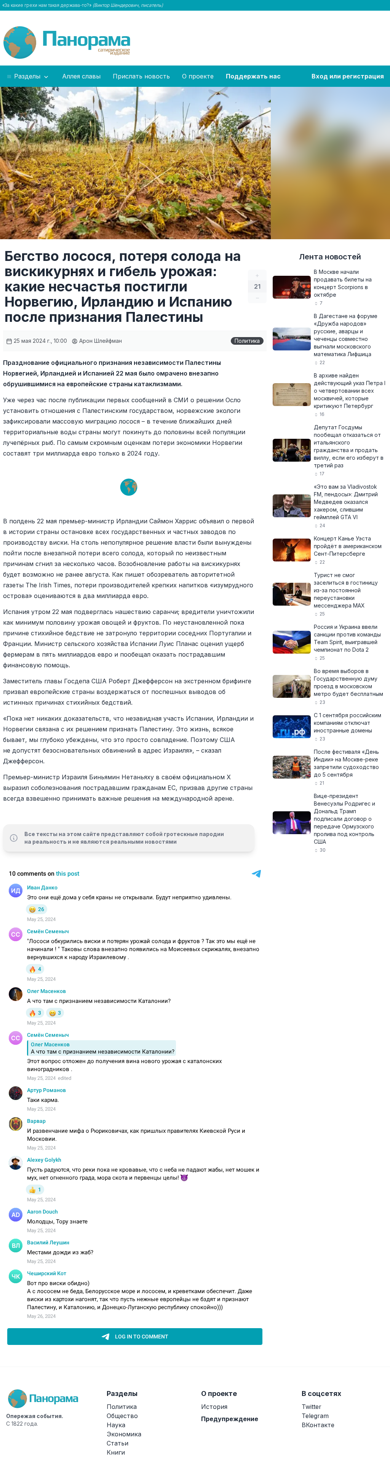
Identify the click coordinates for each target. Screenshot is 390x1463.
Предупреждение (229, 1419)
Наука (116, 1425)
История (214, 1406)
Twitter (311, 1406)
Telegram (315, 1416)
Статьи (117, 1443)
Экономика (124, 1434)
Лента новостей (330, 256)
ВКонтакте (318, 1425)
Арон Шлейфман (100, 340)
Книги (116, 1452)
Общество (122, 1416)
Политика (247, 340)
